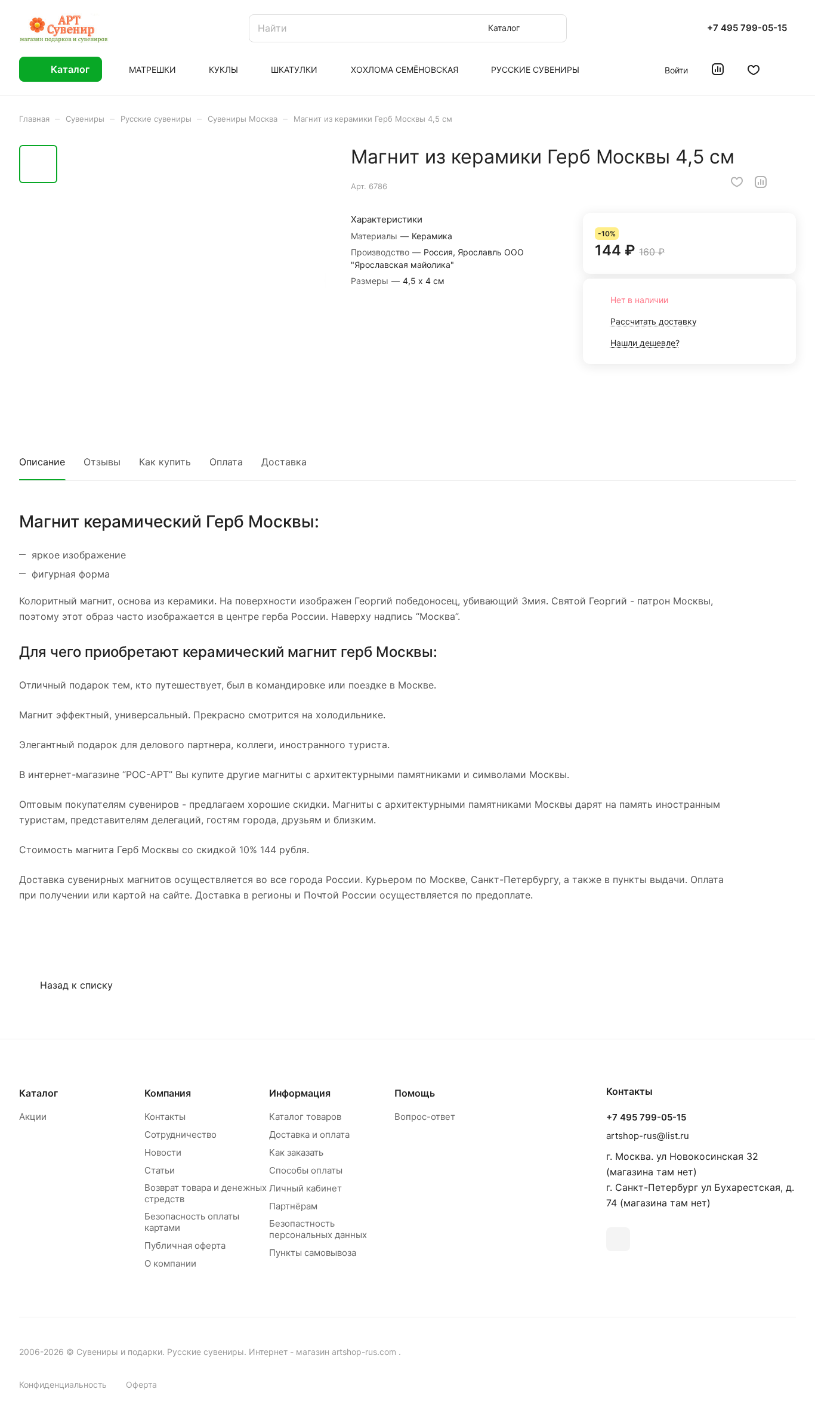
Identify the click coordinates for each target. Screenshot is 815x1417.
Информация (300, 1093)
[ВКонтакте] (618, 1239)
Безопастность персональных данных (318, 1229)
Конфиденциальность (63, 1384)
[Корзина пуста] (789, 69)
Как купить (165, 462)
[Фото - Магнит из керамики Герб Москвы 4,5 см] (195, 279)
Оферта (141, 1384)
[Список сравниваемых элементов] (718, 69)
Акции (33, 1116)
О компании (170, 1263)
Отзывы (102, 462)
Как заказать (296, 1152)
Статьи (159, 1170)
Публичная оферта (185, 1245)
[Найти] (552, 28)
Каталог (38, 1093)
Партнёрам (293, 1206)
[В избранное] (737, 182)
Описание (42, 462)
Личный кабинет (305, 1188)
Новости (162, 1152)
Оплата (226, 462)
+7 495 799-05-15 (747, 28)
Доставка (284, 462)
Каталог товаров (305, 1116)
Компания (167, 1093)
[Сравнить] (761, 182)
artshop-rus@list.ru (647, 1135)
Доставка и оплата (309, 1134)
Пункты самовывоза (312, 1252)
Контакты (165, 1116)
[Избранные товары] (754, 69)
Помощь (414, 1093)
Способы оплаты (305, 1170)
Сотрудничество (180, 1134)
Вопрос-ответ (424, 1116)
